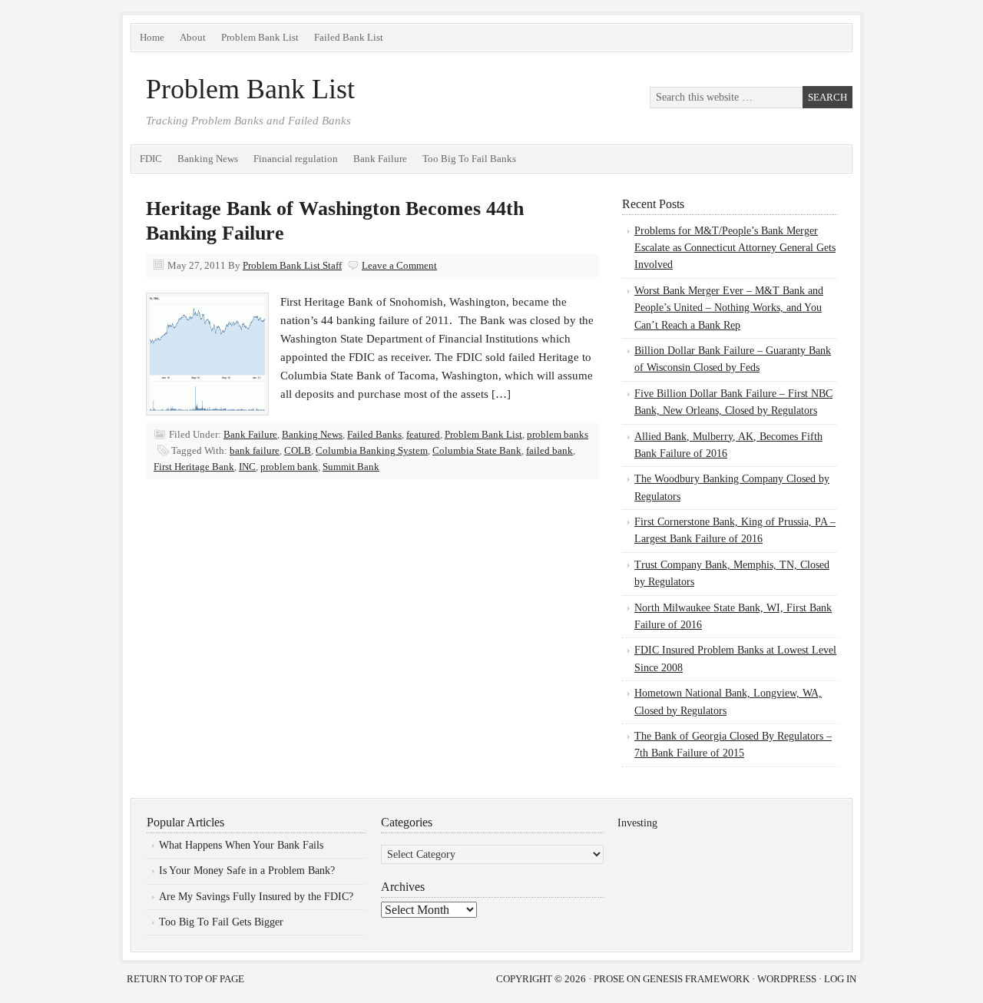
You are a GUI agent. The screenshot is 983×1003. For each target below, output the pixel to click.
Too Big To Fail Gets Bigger (221, 922)
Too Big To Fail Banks (469, 158)
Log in (840, 979)
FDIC (151, 158)
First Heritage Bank (194, 466)
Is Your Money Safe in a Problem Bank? (247, 870)
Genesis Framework (696, 979)
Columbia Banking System (372, 450)
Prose (609, 979)
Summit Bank (351, 466)
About (193, 37)
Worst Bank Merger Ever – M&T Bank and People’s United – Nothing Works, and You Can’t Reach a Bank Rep (728, 308)
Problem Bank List (260, 37)
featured (423, 434)
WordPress (786, 979)
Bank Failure (380, 158)
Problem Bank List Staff (292, 265)
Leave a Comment (399, 265)
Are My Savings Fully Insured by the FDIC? (256, 896)
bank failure (255, 450)
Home (152, 37)
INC (247, 466)
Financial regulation (295, 158)
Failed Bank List (348, 37)
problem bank (289, 466)
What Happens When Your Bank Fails (241, 845)
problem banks (557, 434)
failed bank (549, 450)
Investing (637, 823)
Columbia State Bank (476, 450)
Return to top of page (185, 979)
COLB (297, 450)
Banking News (207, 158)
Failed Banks (374, 434)
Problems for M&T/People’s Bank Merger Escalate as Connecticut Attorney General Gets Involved (735, 248)
